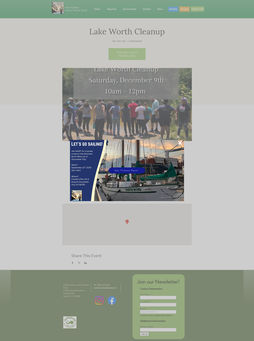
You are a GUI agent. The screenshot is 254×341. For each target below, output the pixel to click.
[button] (180, 143)
